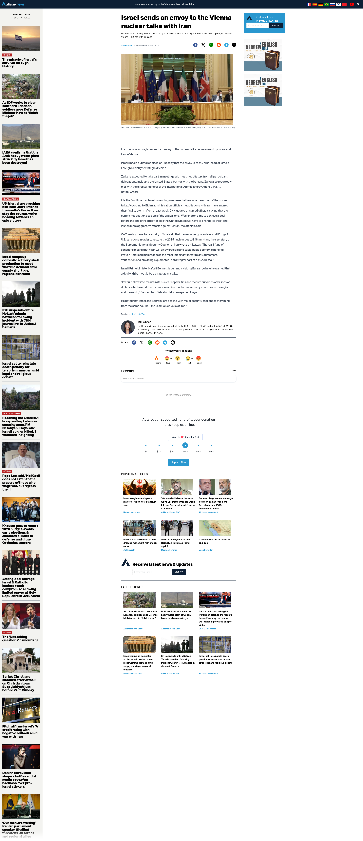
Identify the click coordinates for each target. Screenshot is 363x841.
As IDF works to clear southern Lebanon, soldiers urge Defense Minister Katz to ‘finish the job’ (20, 109)
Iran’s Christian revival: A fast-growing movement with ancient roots (140, 543)
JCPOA (141, 314)
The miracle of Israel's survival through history (19, 62)
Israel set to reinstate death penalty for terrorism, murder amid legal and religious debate (20, 370)
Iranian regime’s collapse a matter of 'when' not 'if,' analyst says (139, 502)
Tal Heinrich (126, 45)
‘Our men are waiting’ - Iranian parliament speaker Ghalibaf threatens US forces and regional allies (20, 829)
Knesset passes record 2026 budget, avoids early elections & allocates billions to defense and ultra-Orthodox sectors (20, 534)
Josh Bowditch (206, 550)
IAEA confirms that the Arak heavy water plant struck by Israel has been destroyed (20, 157)
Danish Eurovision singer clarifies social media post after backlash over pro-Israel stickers (19, 779)
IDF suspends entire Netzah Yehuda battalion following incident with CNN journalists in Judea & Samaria (19, 318)
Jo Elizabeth (129, 550)
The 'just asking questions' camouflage (20, 638)
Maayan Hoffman (169, 550)
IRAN (135, 314)
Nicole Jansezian (131, 512)
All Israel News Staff (170, 512)
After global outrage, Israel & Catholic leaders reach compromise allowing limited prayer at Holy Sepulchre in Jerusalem (21, 587)
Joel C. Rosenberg (207, 628)
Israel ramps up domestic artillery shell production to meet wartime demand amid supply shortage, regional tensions (20, 265)
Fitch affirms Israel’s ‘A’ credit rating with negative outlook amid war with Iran (20, 731)
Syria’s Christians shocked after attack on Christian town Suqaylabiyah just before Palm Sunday (19, 683)
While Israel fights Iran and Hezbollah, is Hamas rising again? (175, 543)
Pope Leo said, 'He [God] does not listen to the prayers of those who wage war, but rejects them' (21, 482)
